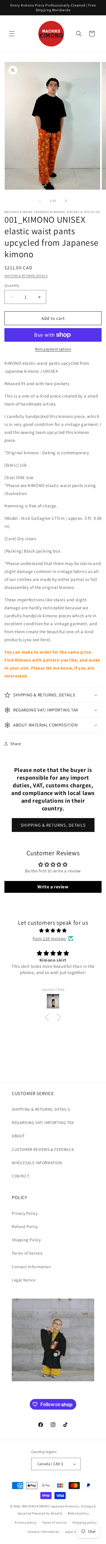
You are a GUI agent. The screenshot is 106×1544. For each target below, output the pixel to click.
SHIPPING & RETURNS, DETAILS (26, 276)
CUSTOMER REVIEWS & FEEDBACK (43, 1149)
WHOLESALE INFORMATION (37, 1162)
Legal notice (74, 1532)
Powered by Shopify (47, 1513)
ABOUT (18, 1136)
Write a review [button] (52, 887)
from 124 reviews (49, 938)
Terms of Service (27, 1253)
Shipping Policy (26, 1239)
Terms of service (54, 1522)
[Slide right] (65, 200)
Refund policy (78, 1513)
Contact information (43, 1532)
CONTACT (20, 1176)
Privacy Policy (24, 1213)
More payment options (53, 349)
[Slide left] (40, 200)
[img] (53, 930)
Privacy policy (26, 1522)
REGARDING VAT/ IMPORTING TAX (43, 1122)
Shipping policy (84, 1522)
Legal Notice (23, 1280)
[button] (11, 33)
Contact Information (31, 1266)
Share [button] (15, 743)
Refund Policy (25, 1226)
